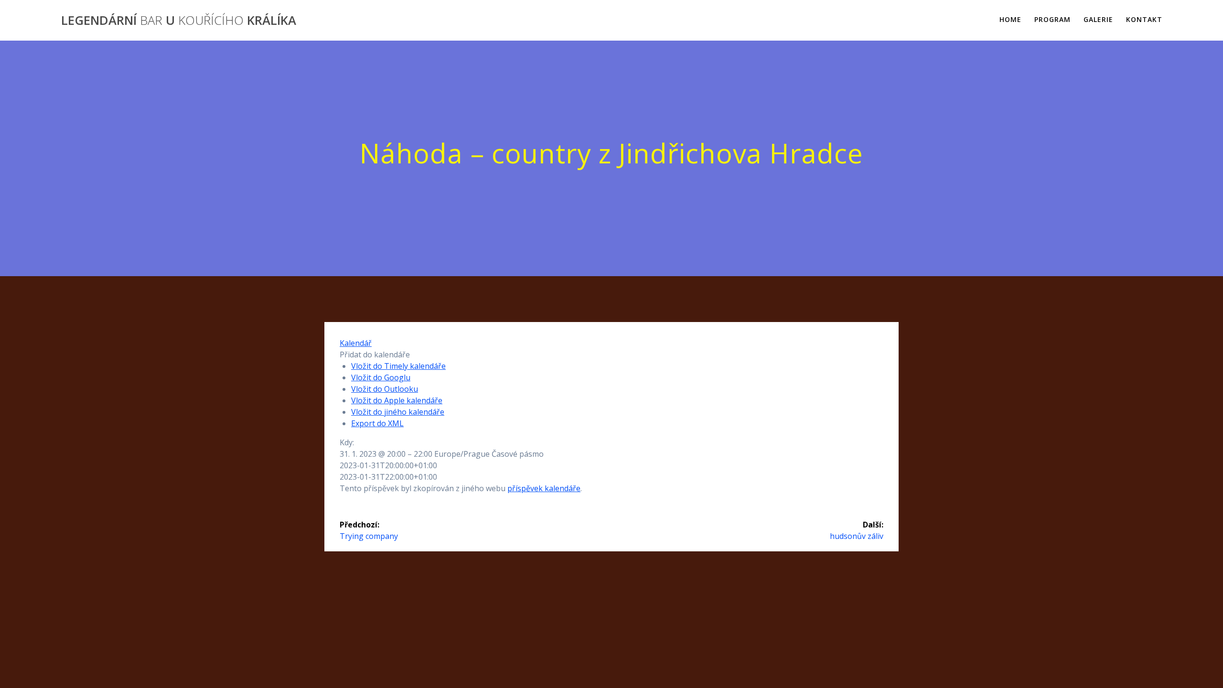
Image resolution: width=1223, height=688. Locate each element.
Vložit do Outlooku (384, 389)
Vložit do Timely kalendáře (398, 366)
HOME (1010, 19)
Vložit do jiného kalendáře (397, 412)
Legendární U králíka (178, 20)
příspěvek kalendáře (543, 488)
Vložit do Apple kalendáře (396, 400)
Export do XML (377, 423)
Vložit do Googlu (380, 377)
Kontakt (1144, 19)
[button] (375, 354)
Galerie (1098, 19)
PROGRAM (1052, 19)
